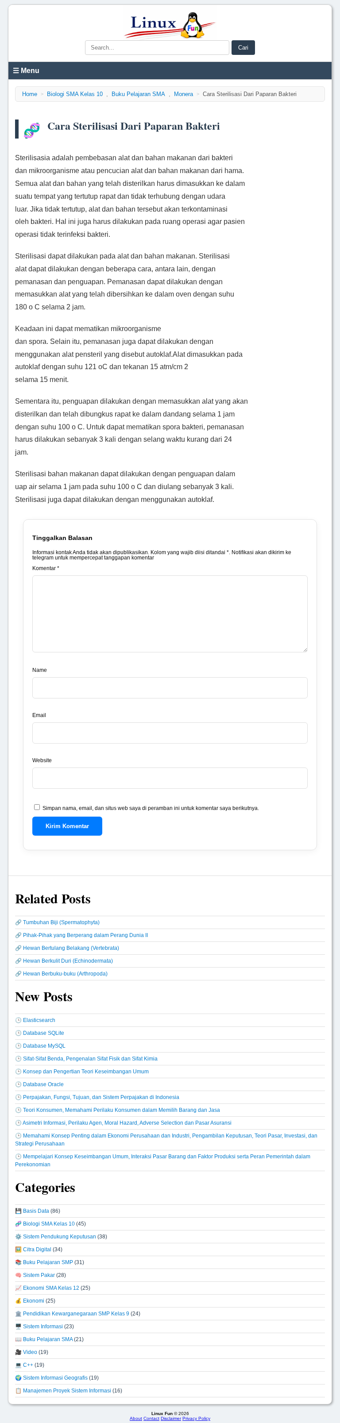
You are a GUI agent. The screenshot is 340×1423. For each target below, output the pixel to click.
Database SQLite (43, 1033)
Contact (151, 1418)
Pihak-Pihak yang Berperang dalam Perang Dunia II (85, 935)
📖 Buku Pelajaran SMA (44, 1339)
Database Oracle (43, 1084)
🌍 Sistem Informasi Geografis (51, 1378)
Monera (183, 94)
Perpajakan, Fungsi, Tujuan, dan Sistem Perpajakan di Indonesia (101, 1097)
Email (39, 715)
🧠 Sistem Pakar (35, 1275)
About (136, 1418)
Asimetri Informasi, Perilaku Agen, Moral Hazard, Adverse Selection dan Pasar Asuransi (127, 1123)
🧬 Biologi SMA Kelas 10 (45, 1224)
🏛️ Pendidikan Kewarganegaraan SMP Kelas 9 (72, 1314)
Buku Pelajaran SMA (138, 94)
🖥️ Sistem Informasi (39, 1326)
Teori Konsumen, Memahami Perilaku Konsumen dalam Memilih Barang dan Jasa (121, 1110)
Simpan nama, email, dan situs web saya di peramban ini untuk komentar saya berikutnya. (150, 808)
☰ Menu (26, 70)
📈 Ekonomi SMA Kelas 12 (47, 1288)
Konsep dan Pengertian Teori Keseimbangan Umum (86, 1071)
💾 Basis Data (32, 1211)
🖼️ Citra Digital (33, 1249)
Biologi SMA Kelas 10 (75, 94)
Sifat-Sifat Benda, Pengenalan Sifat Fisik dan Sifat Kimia (90, 1059)
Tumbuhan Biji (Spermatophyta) (61, 922)
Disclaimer (171, 1418)
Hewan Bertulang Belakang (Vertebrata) (71, 948)
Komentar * (45, 568)
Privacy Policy (196, 1418)
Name (39, 670)
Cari (243, 47)
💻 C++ (24, 1365)
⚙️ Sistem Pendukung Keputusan (55, 1237)
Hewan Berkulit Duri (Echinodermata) (68, 961)
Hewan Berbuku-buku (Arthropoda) (65, 974)
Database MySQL (44, 1046)
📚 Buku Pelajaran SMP (44, 1262)
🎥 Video (26, 1352)
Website (42, 760)
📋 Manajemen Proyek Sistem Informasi (63, 1391)
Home (29, 94)
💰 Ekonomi (29, 1301)
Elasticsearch (39, 1020)
